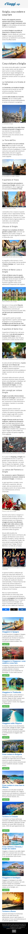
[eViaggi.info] (14, 4)
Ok (14, 931)
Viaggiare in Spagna (10, 632)
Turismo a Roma (9, 911)
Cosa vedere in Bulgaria (12, 754)
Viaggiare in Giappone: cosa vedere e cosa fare (13, 662)
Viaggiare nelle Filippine (12, 723)
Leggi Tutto (5, 644)
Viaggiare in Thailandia (11, 692)
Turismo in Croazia (10, 816)
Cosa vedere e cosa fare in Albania (13, 786)
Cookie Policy (6, 927)
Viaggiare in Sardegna (11, 878)
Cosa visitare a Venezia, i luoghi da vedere (12, 848)
